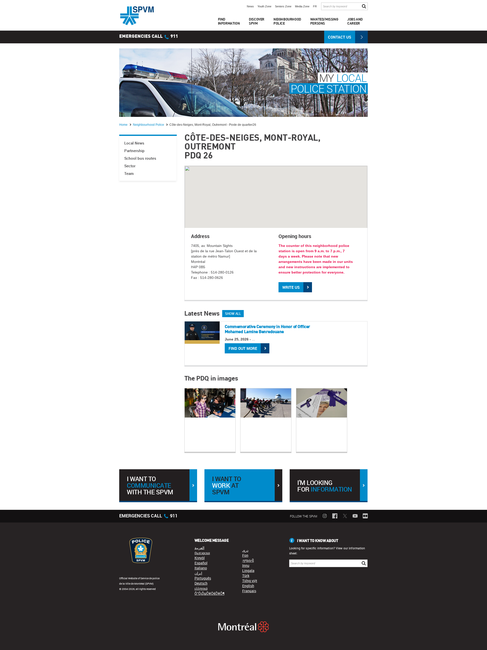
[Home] (137, 16)
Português (203, 578)
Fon (245, 555)
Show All (233, 313)
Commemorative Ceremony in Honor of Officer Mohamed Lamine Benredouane (267, 329)
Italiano (201, 568)
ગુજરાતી (248, 560)
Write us (291, 287)
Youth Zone (264, 6)
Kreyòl (200, 557)
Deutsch (201, 583)
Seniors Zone (283, 6)
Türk (245, 575)
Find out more (243, 348)
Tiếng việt (249, 580)
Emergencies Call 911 (148, 36)
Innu (245, 565)
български (202, 552)
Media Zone (302, 6)
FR (315, 6)
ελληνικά (201, 588)
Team (129, 173)
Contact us (339, 37)
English (248, 585)
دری (245, 550)
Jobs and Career (355, 21)
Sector (129, 166)
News (250, 6)
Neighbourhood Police (149, 125)
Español (201, 563)
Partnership (134, 151)
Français (249, 590)
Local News (134, 143)
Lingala (248, 570)
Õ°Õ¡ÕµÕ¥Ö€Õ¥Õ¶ (209, 593)
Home (123, 125)
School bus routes (140, 158)
